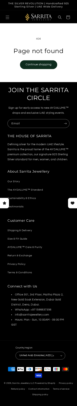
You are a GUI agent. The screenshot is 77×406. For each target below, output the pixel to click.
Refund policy (18, 389)
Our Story (13, 181)
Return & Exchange (19, 255)
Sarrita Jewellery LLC (23, 383)
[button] (7, 17)
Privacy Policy (16, 264)
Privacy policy (66, 383)
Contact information (38, 389)
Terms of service (61, 389)
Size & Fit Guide (17, 239)
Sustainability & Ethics (21, 198)
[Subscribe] (65, 123)
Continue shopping (39, 64)
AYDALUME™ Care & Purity (24, 247)
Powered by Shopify (45, 383)
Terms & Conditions (19, 272)
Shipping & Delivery (19, 230)
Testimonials (15, 206)
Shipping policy (40, 395)
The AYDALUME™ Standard (25, 190)
